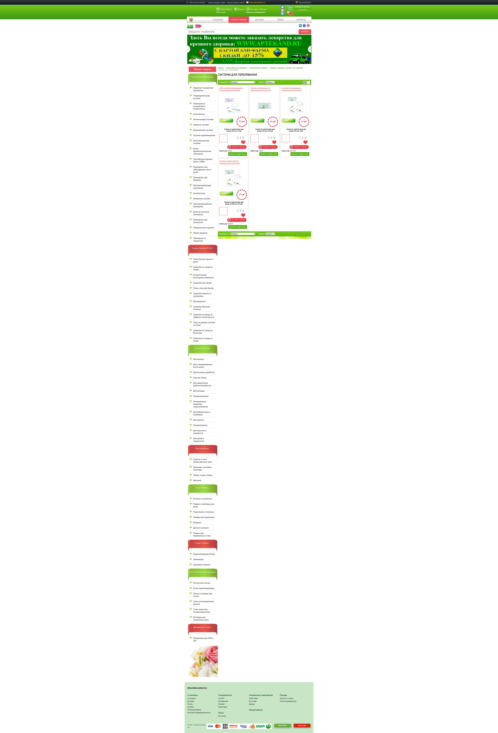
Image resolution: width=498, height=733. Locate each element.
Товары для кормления (203, 517)
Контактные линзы (201, 583)
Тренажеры (198, 559)
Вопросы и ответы (286, 698)
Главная (191, 20)
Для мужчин (198, 420)
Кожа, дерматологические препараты (202, 151)
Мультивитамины (201, 396)
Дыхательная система (203, 130)
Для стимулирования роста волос (202, 365)
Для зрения (198, 359)
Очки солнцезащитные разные (203, 602)
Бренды (252, 704)
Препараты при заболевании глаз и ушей (202, 169)
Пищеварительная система (201, 97)
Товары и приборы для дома (203, 505)
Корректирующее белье (204, 554)
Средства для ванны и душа (203, 260)
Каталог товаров (238, 20)
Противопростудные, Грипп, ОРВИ (202, 160)
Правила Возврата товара (216, 2)
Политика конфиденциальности (199, 712)
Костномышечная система (201, 141)
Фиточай (197, 480)
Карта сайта (302, 725)
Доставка (259, 20)
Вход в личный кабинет (197, 2)
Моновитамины (200, 425)
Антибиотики (199, 193)
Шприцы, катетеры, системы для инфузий (286, 68)
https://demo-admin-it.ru (257, 2)
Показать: (261, 82)
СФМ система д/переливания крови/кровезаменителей (231, 89)
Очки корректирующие (203, 588)
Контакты (301, 20)
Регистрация (282, 725)
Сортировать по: (224, 82)
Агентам (221, 698)
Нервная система (201, 124)
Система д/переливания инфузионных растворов (261, 89)
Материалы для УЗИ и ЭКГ (203, 639)
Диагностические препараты (201, 213)
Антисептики (199, 114)
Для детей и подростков (198, 439)
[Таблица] (304, 82)
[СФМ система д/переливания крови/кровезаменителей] (233, 106)
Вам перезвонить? (305, 2)
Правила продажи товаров (236, 2)
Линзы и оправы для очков (202, 594)
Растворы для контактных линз (201, 618)
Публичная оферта (194, 710)
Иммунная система (201, 198)
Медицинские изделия (203, 227)
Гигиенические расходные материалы (203, 276)
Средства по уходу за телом (202, 339)
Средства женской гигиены (201, 307)
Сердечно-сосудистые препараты (203, 89)
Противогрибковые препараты (202, 186)
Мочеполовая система (203, 119)
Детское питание (201, 527)
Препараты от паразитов (199, 239)
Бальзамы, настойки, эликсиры (202, 468)
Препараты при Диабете (200, 178)
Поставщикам (223, 701)
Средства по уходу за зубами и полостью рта (203, 315)
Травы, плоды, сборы (202, 475)
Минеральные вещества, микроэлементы (200, 404)
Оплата (280, 20)
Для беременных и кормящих (201, 413)
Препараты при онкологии (200, 221)
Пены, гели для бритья (203, 288)
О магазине (218, 20)
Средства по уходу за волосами (202, 331)
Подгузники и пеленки (203, 512)
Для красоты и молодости (199, 431)
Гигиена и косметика (202, 498)
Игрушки (197, 522)
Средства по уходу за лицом (202, 268)
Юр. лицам (222, 716)
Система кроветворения (204, 135)
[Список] (308, 82)
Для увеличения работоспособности (202, 384)
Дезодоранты (199, 301)
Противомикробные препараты (202, 205)
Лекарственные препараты (236, 68)
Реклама (221, 704)
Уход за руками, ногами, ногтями (204, 323)
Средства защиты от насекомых (202, 294)
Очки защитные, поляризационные (201, 610)
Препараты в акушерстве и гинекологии (199, 106)
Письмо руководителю (288, 701)
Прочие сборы (200, 377)
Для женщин (199, 390)
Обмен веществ (200, 233)
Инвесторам (222, 707)
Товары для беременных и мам (202, 534)
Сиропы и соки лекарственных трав (202, 460)
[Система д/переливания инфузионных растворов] (264, 106)
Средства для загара (202, 282)
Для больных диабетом (204, 372)
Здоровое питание (201, 564)
